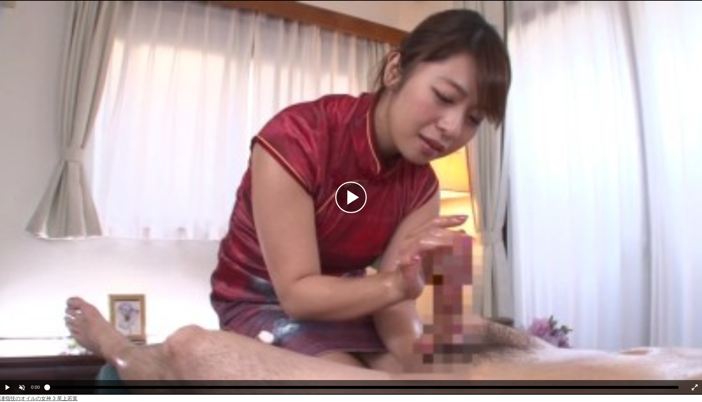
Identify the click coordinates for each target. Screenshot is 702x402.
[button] (22, 387)
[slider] (363, 389)
